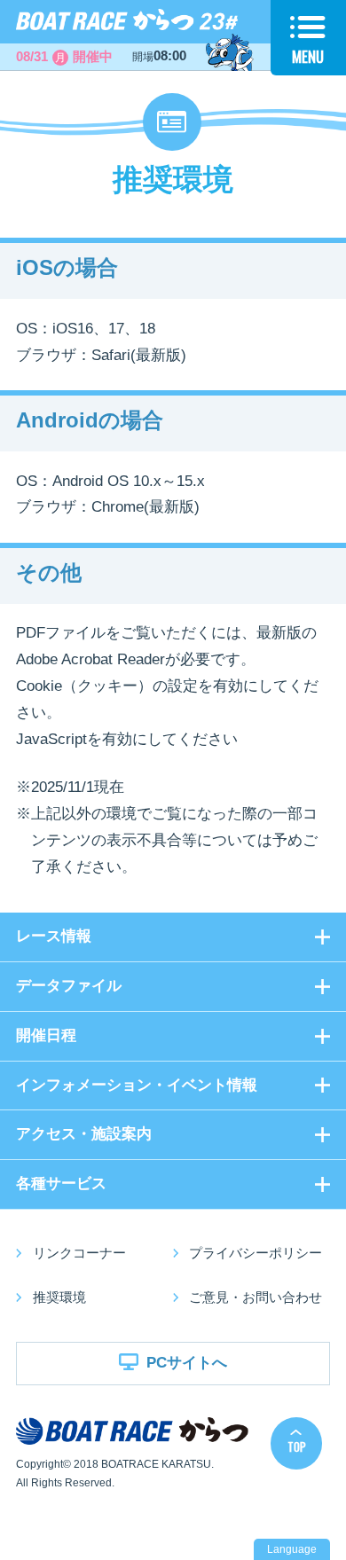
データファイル (69, 985)
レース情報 (53, 936)
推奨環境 (59, 1297)
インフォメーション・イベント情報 (136, 1085)
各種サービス (61, 1183)
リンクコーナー (79, 1253)
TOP (296, 1446)
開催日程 (46, 1035)
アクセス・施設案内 (84, 1133)
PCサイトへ (186, 1362)
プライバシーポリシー (255, 1253)
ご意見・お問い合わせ (255, 1297)
